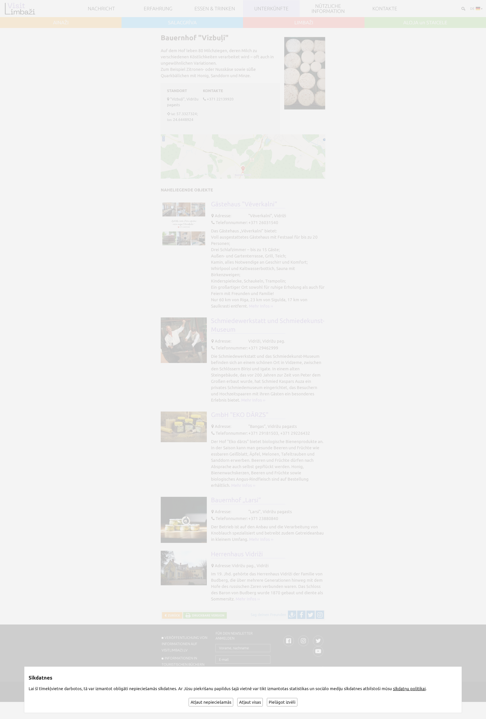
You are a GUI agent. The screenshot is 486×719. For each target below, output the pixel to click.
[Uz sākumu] (24, 9)
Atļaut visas (250, 702)
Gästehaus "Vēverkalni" (244, 204)
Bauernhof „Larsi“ (236, 499)
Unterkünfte (271, 8)
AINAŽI (61, 22)
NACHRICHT (101, 8)
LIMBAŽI (303, 22)
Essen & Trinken (214, 8)
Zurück (173, 615)
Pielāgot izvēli (282, 702)
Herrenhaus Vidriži (237, 553)
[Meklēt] (463, 8)
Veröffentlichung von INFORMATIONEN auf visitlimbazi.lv (184, 644)
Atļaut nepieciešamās (211, 702)
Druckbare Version (207, 615)
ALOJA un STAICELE (425, 22)
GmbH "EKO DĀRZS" (239, 414)
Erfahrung (158, 8)
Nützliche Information (328, 9)
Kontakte (384, 8)
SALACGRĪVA (182, 22)
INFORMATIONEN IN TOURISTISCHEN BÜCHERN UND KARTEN (183, 664)
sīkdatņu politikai (409, 688)
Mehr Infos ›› (261, 306)
